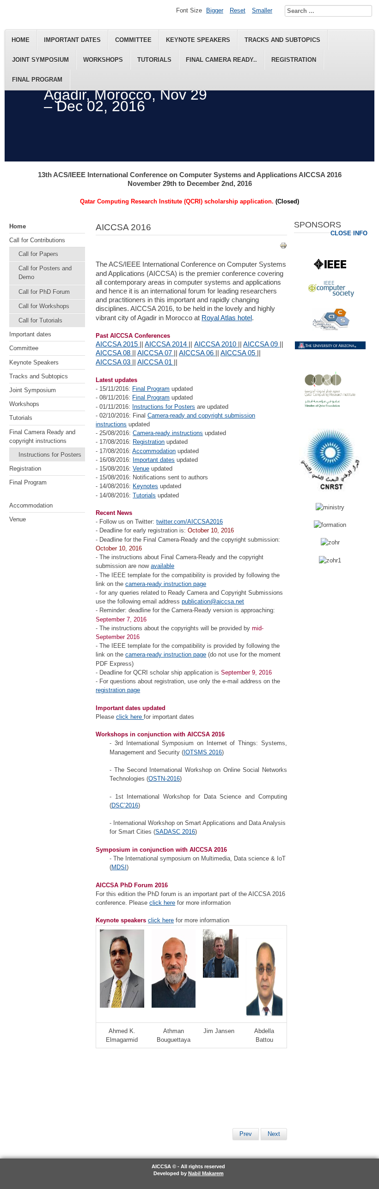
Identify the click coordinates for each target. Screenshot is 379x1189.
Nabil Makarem (206, 1173)
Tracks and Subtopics (282, 39)
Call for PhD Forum (44, 291)
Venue (17, 519)
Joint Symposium (40, 59)
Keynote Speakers (198, 39)
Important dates (72, 39)
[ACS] (331, 328)
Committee (133, 39)
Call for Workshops (43, 306)
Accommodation (31, 505)
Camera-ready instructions (168, 433)
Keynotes (145, 486)
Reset (237, 10)
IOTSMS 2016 (202, 752)
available (162, 565)
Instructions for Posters (49, 454)
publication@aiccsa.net (213, 601)
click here (130, 716)
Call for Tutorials (40, 320)
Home (21, 39)
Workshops (103, 59)
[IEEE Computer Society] (331, 295)
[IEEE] (330, 267)
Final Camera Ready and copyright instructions (42, 436)
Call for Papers (38, 254)
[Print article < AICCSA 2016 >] (283, 247)
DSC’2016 (124, 805)
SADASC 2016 (175, 831)
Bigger (214, 10)
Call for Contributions (37, 240)
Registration (293, 59)
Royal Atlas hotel (227, 318)
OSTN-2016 (164, 778)
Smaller (262, 10)
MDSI (119, 867)
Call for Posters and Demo (45, 273)
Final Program (37, 79)
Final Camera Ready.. (221, 59)
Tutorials (154, 59)
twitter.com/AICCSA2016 (189, 521)
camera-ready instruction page (165, 583)
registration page (118, 690)
